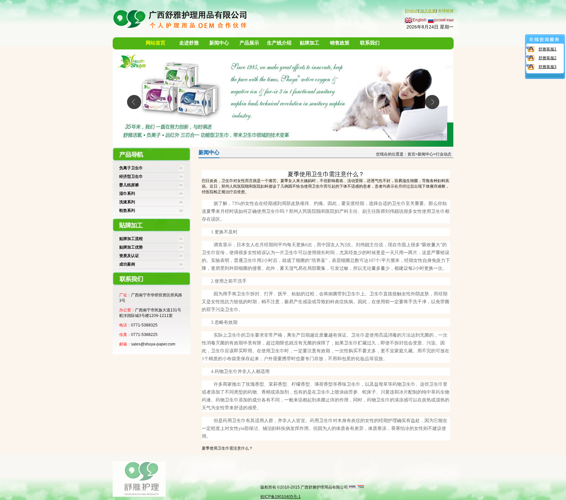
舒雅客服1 (547, 49)
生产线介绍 (279, 43)
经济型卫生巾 (131, 176)
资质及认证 (129, 255)
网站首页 (155, 43)
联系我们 (370, 43)
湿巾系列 (127, 193)
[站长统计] (356, 487)
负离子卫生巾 (131, 168)
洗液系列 (127, 202)
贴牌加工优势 (131, 247)
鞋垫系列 (127, 210)
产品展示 (249, 43)
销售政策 (339, 43)
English (411, 11)
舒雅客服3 (547, 67)
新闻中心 (219, 43)
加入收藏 (428, 11)
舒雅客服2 (547, 58)
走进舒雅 (189, 43)
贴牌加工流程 (131, 238)
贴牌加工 (309, 43)
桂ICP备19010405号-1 (280, 496)
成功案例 (127, 264)
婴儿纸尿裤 (129, 185)
